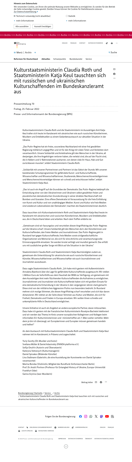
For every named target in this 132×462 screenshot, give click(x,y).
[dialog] (66, 16)
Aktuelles (46, 59)
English (64, 43)
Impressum (62, 439)
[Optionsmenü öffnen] (114, 79)
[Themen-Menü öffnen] (35, 52)
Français (73, 43)
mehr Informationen (25, 21)
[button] (117, 43)
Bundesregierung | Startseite (30, 393)
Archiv (57, 393)
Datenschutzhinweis (95, 43)
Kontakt (82, 43)
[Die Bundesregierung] (20, 45)
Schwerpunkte (59, 59)
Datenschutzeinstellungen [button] (104, 439)
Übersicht (88, 439)
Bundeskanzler (76, 59)
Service (89, 59)
